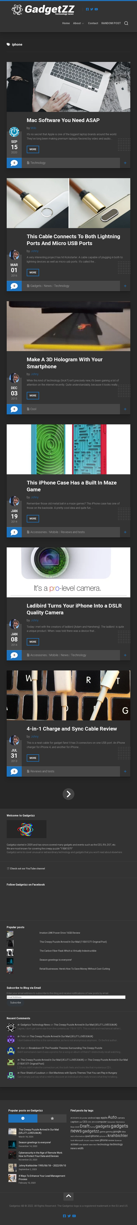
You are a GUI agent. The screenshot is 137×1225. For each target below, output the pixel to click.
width (80, 1148)
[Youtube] (96, 9)
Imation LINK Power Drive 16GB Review (60, 932)
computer (101, 1121)
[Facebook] (87, 9)
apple (104, 1117)
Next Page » (68, 794)
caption (75, 1121)
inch (72, 1136)
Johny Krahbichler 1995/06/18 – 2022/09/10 (42, 1165)
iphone (94, 1136)
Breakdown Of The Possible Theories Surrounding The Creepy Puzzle (65, 1048)
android (92, 1118)
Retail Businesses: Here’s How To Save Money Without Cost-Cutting (75, 968)
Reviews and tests (73, 532)
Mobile (53, 532)
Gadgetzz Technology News (35, 1024)
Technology (38, 162)
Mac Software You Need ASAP (63, 120)
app (98, 1117)
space (85, 1144)
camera (121, 1118)
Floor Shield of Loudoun (33, 1073)
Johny (35, 251)
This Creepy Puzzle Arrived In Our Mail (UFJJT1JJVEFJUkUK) (85, 1024)
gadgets (103, 1126)
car (80, 1122)
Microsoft (79, 1140)
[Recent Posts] (22, 1118)
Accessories (38, 532)
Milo (33, 128)
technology (103, 1144)
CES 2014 (92, 1122)
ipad (87, 1136)
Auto (112, 1117)
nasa (92, 1140)
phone (104, 1140)
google (117, 1131)
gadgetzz (90, 1131)
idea (124, 1132)
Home (66, 23)
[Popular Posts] (51, 1118)
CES (85, 1121)
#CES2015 (75, 1118)
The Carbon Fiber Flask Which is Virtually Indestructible (68, 950)
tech (95, 1145)
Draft (85, 1126)
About (77, 23)
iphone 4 (103, 1136)
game (102, 1131)
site (80, 1145)
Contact (93, 23)
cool (77, 1127)
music (86, 1140)
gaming (109, 1132)
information (79, 1136)
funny (92, 1127)
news (96, 1140)
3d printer (84, 1118)
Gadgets (35, 286)
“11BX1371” (66, 848)
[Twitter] (91, 9)
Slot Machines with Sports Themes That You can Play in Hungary (83, 1073)
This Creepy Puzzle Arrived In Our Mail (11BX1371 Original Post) (73, 941)
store (91, 1145)
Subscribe (15, 1002)
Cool (33, 409)
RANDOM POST (111, 23)
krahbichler (118, 1135)
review (111, 1140)
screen (75, 1144)
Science (118, 1140)
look (72, 1140)
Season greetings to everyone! (56, 959)
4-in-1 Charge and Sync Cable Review (72, 729)
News (48, 286)
